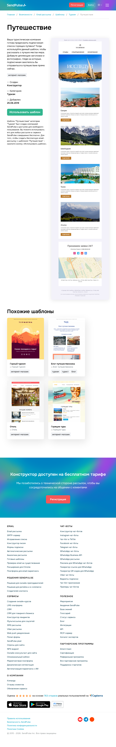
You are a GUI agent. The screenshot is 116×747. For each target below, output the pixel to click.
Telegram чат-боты (69, 547)
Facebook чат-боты (69, 543)
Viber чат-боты (67, 575)
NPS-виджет (13, 649)
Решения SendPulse (20, 577)
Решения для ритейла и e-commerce (24, 587)
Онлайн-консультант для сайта (22, 653)
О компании (15, 675)
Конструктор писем (16, 543)
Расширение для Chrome (18, 567)
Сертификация (67, 653)
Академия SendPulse (70, 605)
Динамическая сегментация (20, 665)
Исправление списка (17, 539)
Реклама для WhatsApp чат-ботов (76, 563)
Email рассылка (14, 531)
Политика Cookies (15, 729)
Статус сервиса (67, 617)
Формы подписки (15, 547)
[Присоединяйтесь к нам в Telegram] (86, 719)
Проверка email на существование (23, 563)
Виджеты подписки (69, 579)
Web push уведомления (18, 633)
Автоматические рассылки (20, 551)
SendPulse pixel (14, 641)
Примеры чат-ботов (69, 587)
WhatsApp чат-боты (69, 551)
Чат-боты (66, 526)
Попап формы (13, 637)
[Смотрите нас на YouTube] (80, 719)
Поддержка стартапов (70, 665)
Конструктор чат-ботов (71, 531)
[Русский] (99, 5)
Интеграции (65, 625)
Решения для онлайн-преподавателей (25, 583)
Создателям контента (17, 591)
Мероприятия (66, 601)
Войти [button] (91, 5)
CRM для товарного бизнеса (20, 613)
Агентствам (65, 649)
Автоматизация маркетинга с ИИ (22, 668)
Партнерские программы (77, 643)
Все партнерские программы (74, 661)
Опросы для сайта (15, 645)
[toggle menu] (107, 5)
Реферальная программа (72, 657)
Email (10, 526)
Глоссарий (65, 613)
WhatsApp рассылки (70, 559)
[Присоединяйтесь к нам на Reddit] (92, 719)
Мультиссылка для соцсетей (20, 621)
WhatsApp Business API (71, 555)
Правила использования (18, 718)
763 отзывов (51, 695)
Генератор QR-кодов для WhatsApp (77, 571)
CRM (9, 609)
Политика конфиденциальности (22, 725)
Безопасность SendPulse (19, 722)
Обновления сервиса (17, 688)
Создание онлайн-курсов (19, 601)
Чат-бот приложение (70, 583)
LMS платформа (14, 605)
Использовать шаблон (24, 112)
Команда (11, 680)
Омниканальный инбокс (18, 657)
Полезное (66, 596)
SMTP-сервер (13, 535)
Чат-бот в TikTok (68, 539)
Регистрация (77, 5)
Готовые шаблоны (15, 559)
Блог (62, 621)
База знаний (66, 609)
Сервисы (13, 596)
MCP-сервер (66, 633)
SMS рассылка (14, 625)
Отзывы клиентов (15, 684)
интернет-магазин (17, 75)
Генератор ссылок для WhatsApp (76, 567)
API (61, 629)
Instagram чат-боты (69, 535)
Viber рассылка (14, 629)
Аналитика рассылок (17, 555)
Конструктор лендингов (18, 617)
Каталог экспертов (69, 637)
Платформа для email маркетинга (23, 571)
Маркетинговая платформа (20, 661)
